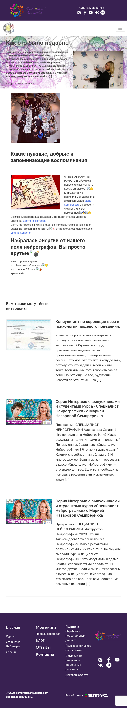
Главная (13, 628)
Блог (40, 640)
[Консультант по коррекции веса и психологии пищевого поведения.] (29, 334)
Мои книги (46, 628)
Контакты (45, 655)
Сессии (11, 652)
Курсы (10, 636)
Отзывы (43, 648)
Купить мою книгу (91, 7)
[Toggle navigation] (120, 28)
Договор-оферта (76, 675)
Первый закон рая (48, 633)
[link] (34, 220)
